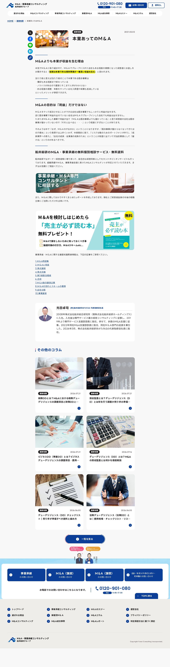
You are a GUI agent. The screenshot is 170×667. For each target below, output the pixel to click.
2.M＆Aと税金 (42, 264)
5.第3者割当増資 (43, 275)
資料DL (158, 5)
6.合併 (38, 279)
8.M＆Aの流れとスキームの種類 (50, 286)
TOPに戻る (146, 595)
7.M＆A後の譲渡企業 (45, 282)
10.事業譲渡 (41, 293)
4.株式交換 (40, 272)
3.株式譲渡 (40, 268)
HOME (10, 21)
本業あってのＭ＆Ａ (34, 21)
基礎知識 (20, 21)
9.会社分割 (40, 289)
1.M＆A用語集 (42, 261)
